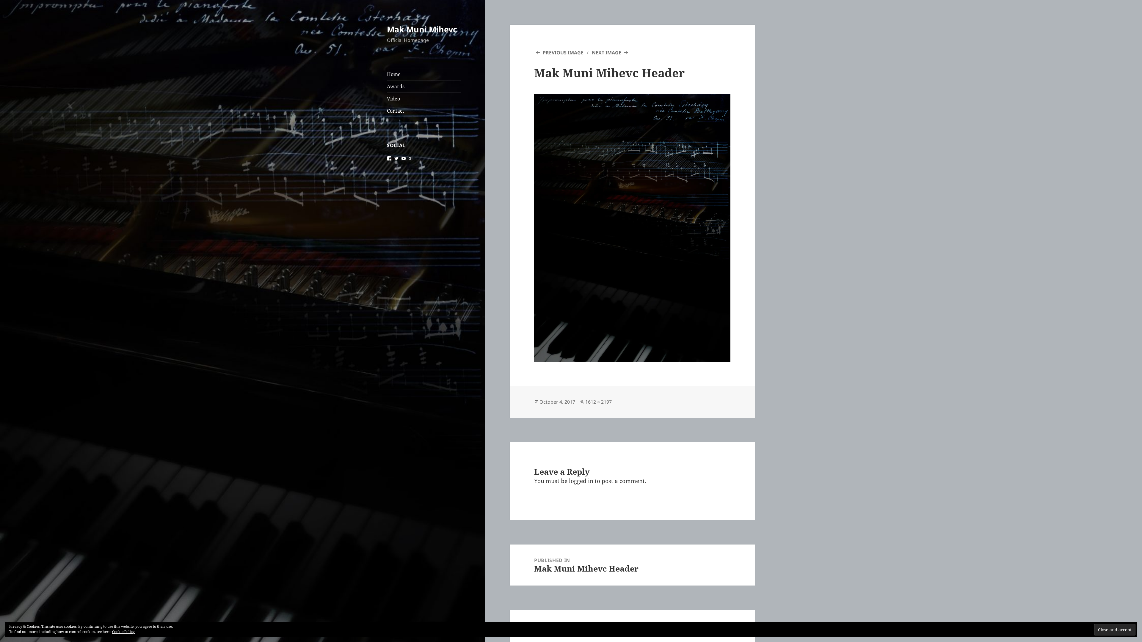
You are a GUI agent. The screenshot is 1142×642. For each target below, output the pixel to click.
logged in (581, 481)
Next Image (606, 52)
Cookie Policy (123, 631)
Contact (395, 111)
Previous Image (563, 52)
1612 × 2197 (598, 402)
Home (394, 74)
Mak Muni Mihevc (422, 29)
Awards (395, 86)
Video (393, 98)
